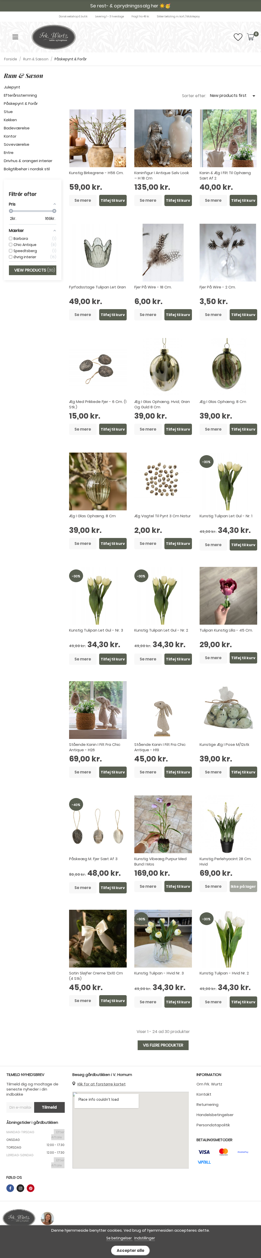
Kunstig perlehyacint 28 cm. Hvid (226, 861)
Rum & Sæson (23, 75)
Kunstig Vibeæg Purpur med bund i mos (160, 861)
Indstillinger (144, 1238)
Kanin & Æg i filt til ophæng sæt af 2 (225, 175)
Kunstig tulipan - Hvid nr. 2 (224, 973)
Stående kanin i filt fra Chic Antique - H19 (160, 747)
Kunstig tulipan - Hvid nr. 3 (159, 973)
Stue (8, 111)
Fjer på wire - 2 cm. (218, 287)
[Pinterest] (30, 1188)
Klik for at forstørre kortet (101, 1084)
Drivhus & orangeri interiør (28, 160)
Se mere (82, 200)
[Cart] (250, 37)
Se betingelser (119, 1238)
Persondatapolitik (213, 1125)
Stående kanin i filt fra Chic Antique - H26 (94, 747)
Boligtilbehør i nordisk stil (27, 169)
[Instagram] (20, 1188)
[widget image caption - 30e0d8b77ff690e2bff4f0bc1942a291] (19, 1218)
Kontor (10, 136)
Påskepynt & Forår (21, 103)
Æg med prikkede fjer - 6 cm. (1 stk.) (97, 404)
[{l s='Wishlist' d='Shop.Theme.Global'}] (238, 39)
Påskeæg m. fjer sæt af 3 (93, 858)
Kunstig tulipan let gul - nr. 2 (161, 630)
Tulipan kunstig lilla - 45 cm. (226, 630)
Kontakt (204, 1094)
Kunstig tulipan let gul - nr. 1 (226, 516)
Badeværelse (17, 128)
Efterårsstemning (20, 95)
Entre (9, 152)
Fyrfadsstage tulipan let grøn (97, 287)
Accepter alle (130, 1250)
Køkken (10, 119)
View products (34, 270)
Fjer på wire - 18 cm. (153, 287)
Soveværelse (16, 144)
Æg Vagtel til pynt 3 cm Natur (162, 516)
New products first (233, 96)
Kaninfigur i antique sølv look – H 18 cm (161, 175)
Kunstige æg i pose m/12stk (224, 744)
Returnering (207, 1104)
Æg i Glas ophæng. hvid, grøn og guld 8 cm (162, 404)
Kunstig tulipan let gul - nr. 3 (96, 630)
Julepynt (12, 87)
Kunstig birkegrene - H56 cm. (96, 172)
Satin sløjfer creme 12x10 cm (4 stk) (96, 975)
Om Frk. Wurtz (209, 1084)
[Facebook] (10, 1188)
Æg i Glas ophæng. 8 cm (223, 401)
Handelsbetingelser (215, 1114)
